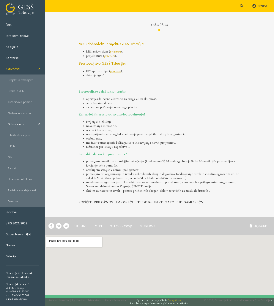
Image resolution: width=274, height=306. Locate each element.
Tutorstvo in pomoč (19, 102)
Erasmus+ (13, 201)
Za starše (12, 58)
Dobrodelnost (15, 124)
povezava (115, 52)
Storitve (11, 212)
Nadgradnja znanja (18, 113)
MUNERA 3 (147, 226)
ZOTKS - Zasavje (120, 226)
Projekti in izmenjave (19, 80)
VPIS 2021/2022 (16, 223)
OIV (9, 157)
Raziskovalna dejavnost (21, 190)
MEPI (98, 226)
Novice (10, 245)
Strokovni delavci (17, 36)
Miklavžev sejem (18, 135)
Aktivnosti (13, 69)
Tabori (11, 168)
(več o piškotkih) (175, 300)
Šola (9, 25)
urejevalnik (260, 226)
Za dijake (12, 47)
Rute (11, 146)
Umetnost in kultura (19, 179)
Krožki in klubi (15, 91)
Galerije (11, 256)
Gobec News (14, 234)
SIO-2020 (81, 226)
